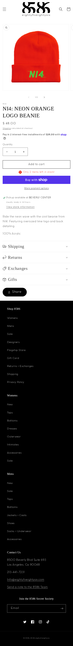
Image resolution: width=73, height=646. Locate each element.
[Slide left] (29, 97)
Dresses (12, 428)
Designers (13, 342)
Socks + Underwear (19, 531)
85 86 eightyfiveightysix (40, 638)
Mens (10, 326)
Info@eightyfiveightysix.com (25, 580)
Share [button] (16, 292)
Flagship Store (16, 350)
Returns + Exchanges (20, 366)
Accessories (14, 453)
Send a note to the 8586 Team (27, 587)
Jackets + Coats (17, 515)
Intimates (13, 444)
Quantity (7, 144)
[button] (4, 9)
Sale (10, 334)
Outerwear (14, 436)
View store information (20, 207)
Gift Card (13, 358)
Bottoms (12, 421)
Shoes (11, 523)
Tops (10, 413)
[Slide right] (44, 97)
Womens (12, 318)
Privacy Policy (15, 382)
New (10, 404)
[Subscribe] (62, 608)
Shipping (7, 128)
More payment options (36, 188)
